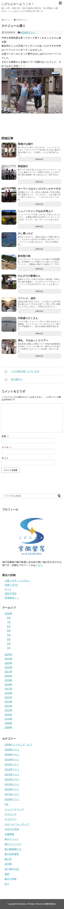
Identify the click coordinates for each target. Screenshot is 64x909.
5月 (9, 630)
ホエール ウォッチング (17, 824)
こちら (39, 565)
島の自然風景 (12, 854)
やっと (8, 589)
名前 (5, 436)
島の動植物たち (13, 849)
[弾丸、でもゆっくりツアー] (8, 346)
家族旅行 (23, 166)
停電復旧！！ (12, 598)
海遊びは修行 (25, 144)
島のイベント (12, 839)
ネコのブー (11, 819)
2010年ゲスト (12, 759)
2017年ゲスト (12, 794)
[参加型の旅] (8, 262)
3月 (9, 639)
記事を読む (39, 159)
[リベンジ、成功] (8, 304)
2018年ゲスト (12, 799)
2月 (9, 643)
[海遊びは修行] (8, 150)
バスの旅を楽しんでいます (25, 371)
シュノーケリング (14, 809)
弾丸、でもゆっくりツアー (33, 340)
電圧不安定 (11, 593)
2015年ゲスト (12, 784)
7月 (9, 622)
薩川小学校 (11, 879)
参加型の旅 (24, 256)
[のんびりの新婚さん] (8, 282)
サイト (5, 458)
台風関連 (9, 834)
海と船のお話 (12, 869)
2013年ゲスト (12, 774)
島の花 (8, 859)
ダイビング (11, 814)
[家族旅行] (8, 172)
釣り (7, 884)
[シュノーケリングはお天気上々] (8, 217)
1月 (9, 648)
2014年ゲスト (12, 779)
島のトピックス (13, 844)
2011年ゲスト (12, 764)
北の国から (17, 379)
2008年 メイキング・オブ (18, 744)
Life (6, 804)
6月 (9, 626)
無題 (7, 874)
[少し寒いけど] (8, 239)
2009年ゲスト (12, 754)
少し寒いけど (25, 233)
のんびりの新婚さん (29, 275)
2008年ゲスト (12, 749)
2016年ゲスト (27, 32)
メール (6, 447)
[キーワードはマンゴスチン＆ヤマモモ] (8, 195)
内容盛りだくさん (28, 318)
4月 (9, 635)
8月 (9, 618)
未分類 (8, 864)
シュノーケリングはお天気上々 (35, 211)
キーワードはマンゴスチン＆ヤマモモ (39, 188)
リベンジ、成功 (27, 298)
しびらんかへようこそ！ (17, 3)
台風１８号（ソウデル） (18, 580)
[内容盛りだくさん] (8, 324)
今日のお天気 (12, 829)
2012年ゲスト (12, 769)
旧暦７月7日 (11, 585)
